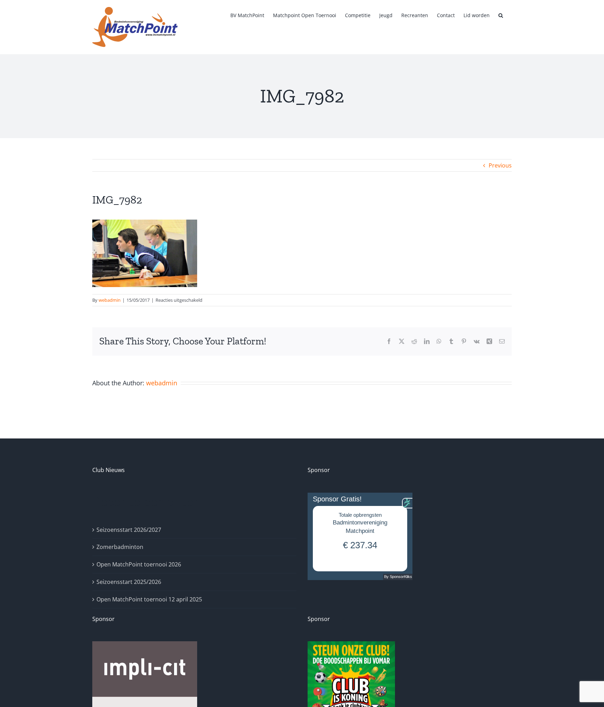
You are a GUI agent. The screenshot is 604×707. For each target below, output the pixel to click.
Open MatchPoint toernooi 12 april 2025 (149, 599)
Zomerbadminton (119, 547)
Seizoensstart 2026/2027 (128, 530)
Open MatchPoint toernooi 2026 (138, 564)
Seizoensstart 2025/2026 (128, 582)
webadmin (110, 300)
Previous (500, 165)
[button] (500, 14)
